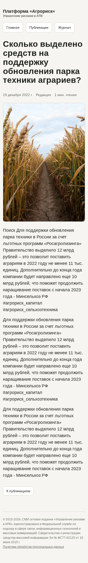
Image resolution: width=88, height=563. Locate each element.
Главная (13, 27)
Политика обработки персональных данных (33, 547)
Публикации (38, 27)
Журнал (64, 27)
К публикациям (18, 491)
